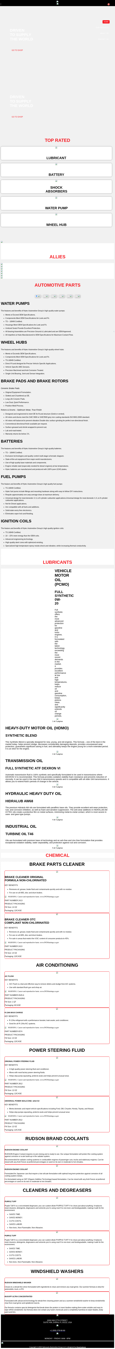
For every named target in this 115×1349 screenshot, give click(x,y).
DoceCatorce (81, 1347)
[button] (9, 674)
